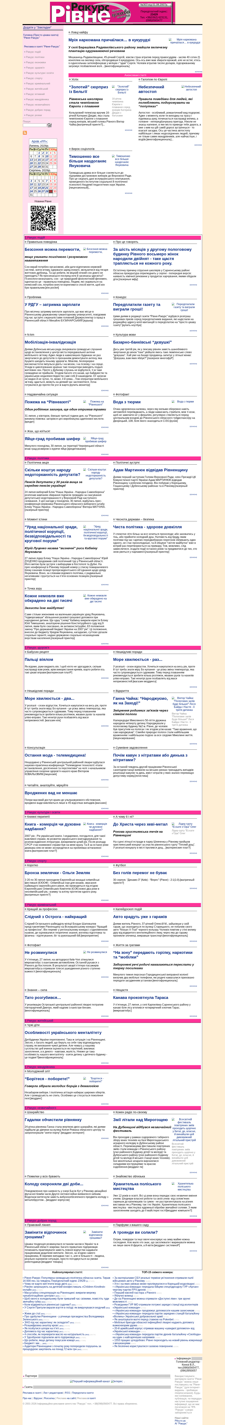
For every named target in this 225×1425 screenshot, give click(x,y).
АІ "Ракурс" (181, 1423)
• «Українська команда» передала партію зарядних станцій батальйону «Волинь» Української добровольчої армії (156, 1315)
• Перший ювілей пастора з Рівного (134, 1292)
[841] (61, 1326)
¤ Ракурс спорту (33, 78)
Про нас (27, 1398)
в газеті (91, 1398)
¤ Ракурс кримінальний (37, 83)
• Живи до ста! (31, 1313)
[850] (62, 1329)
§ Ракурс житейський (39, 1020)
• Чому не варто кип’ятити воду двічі (45, 1283)
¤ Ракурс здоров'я (34, 67)
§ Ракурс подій (35, 237)
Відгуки (38, 1398)
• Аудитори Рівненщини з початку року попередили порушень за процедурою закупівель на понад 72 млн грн (62, 1348)
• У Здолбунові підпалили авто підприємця (49, 1337)
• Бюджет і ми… (32, 1343)
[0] (87, 1281)
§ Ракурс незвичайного (40, 1108)
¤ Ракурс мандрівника (36, 99)
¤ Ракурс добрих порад (37, 109)
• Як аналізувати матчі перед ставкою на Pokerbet (143, 1319)
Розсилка (49, 1398)
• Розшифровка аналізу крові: (41, 1325)
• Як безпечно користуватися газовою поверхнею (143, 1346)
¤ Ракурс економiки (35, 62)
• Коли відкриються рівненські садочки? (47, 1304)
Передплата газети (83, 1392)
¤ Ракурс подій (32, 51)
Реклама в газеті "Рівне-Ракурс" (42, 46)
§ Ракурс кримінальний (40, 904)
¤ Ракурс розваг (33, 115)
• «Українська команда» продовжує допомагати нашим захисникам (153, 1310)
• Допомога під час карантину (41, 1331)
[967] (61, 1332)
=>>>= (198, 71)
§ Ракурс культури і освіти (42, 812)
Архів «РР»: (40, 141)
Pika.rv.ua (180, 1420)
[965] (34, 1290)
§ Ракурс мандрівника (40, 1067)
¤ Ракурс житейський (36, 88)
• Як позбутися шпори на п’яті (41, 1328)
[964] (70, 1284)
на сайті (71, 1398)
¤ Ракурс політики (34, 57)
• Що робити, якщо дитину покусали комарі (49, 1340)
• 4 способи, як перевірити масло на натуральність (53, 1334)
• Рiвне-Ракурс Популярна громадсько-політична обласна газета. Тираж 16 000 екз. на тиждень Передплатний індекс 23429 (66, 1279)
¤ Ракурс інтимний (34, 94)
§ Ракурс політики (37, 458)
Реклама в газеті (32, 1392)
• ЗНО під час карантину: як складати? (46, 1322)
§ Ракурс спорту (36, 861)
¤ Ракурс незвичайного (37, 104)
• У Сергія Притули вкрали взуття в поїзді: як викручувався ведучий (64, 1307)
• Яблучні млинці (123, 1295)
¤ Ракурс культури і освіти (39, 72)
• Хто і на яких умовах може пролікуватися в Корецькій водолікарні (154, 1283)
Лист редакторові (53, 1392)
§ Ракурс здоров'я (37, 647)
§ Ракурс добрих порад (40, 1220)
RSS (67, 1392)
